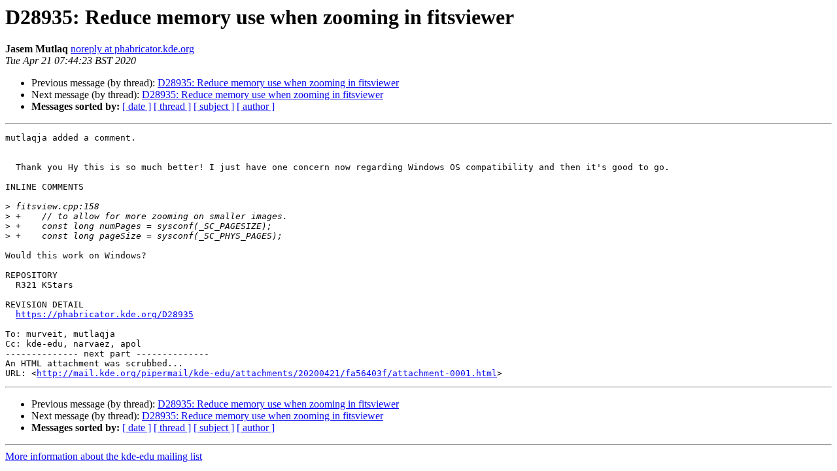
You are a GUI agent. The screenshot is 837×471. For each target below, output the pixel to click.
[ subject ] (214, 106)
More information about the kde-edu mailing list (103, 456)
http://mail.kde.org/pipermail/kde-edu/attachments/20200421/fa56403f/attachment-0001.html (267, 373)
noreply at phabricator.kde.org (132, 48)
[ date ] (136, 106)
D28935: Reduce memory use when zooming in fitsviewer (278, 82)
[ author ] (256, 106)
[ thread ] (172, 106)
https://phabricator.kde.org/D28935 (105, 314)
